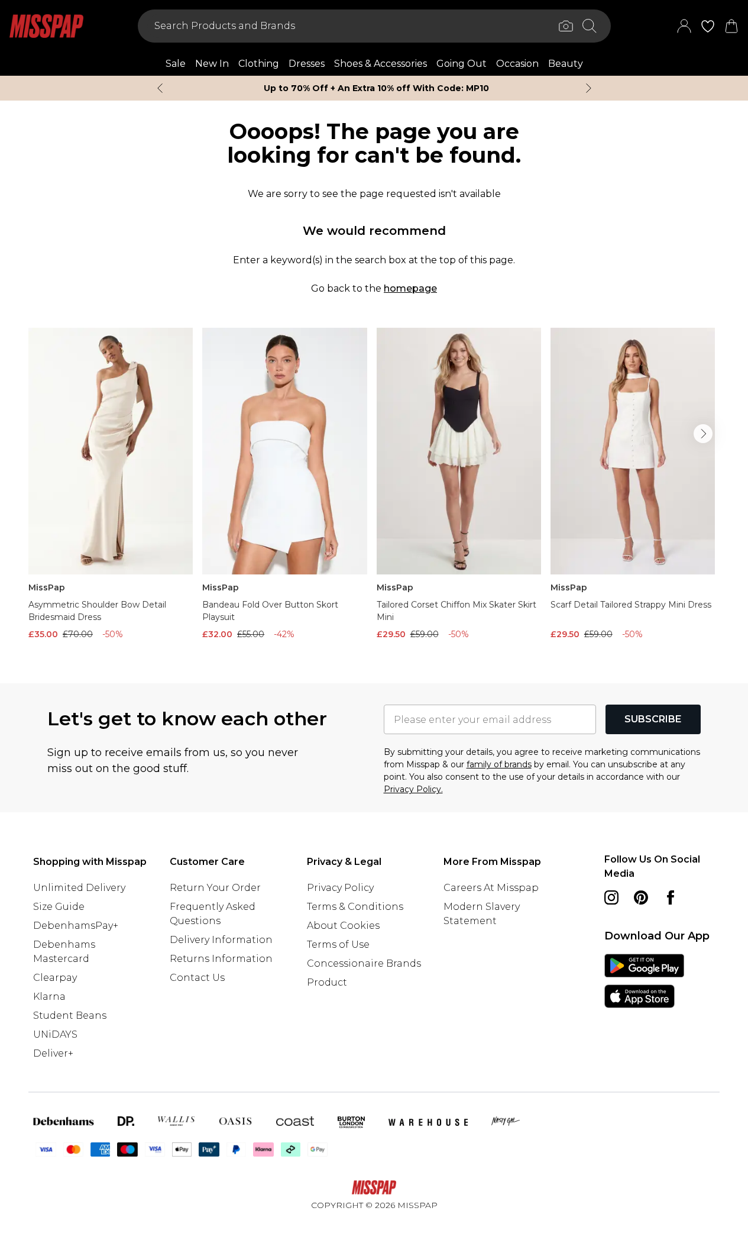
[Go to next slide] (703, 433)
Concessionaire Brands (364, 963)
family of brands (499, 764)
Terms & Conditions (355, 906)
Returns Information (221, 958)
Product (327, 982)
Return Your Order (215, 887)
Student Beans (69, 1015)
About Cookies (343, 925)
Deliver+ (53, 1053)
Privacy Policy (340, 887)
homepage (410, 288)
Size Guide (59, 906)
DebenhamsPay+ (75, 925)
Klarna (49, 996)
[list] (374, 486)
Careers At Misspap (491, 887)
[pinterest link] (641, 897)
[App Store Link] (644, 981)
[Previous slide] (160, 88)
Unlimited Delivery (79, 887)
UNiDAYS (55, 1034)
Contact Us (197, 977)
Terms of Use (338, 944)
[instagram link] (611, 897)
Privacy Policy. (413, 789)
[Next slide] (588, 88)
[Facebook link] (670, 897)
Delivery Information (221, 939)
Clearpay (55, 977)
